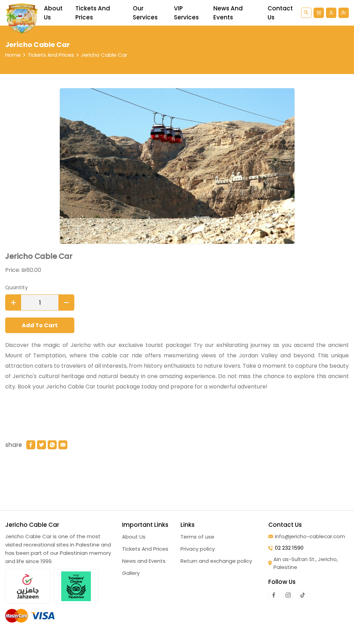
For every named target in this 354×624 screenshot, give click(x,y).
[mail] (62, 444)
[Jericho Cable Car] (22, 18)
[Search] (306, 13)
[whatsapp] (52, 444)
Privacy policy (197, 548)
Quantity (16, 287)
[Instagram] (288, 594)
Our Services (145, 12)
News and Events (228, 12)
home (13, 54)
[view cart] (319, 13)
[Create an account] (343, 13)
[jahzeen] (27, 586)
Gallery (131, 573)
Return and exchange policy (216, 561)
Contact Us (280, 12)
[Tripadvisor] (76, 586)
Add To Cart (40, 325)
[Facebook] (273, 594)
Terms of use (197, 536)
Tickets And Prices (92, 12)
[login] (331, 13)
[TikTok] (302, 594)
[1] (13, 302)
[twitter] (41, 444)
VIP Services (186, 12)
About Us (53, 12)
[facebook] (30, 444)
